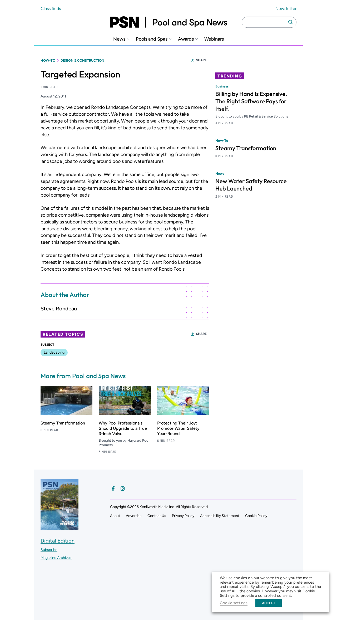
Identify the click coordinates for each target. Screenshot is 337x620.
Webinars (214, 39)
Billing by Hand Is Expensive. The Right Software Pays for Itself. (251, 101)
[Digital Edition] (59, 526)
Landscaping (54, 352)
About (115, 516)
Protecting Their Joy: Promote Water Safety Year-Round (178, 428)
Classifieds (51, 8)
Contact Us (156, 516)
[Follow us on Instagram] (123, 488)
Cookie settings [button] (233, 603)
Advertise (134, 516)
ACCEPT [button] (268, 603)
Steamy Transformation (63, 423)
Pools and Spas (151, 39)
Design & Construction (82, 60)
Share (201, 60)
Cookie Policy (256, 516)
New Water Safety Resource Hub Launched (251, 184)
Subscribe (49, 550)
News (119, 39)
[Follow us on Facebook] (113, 488)
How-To (48, 60)
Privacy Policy (183, 516)
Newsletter (285, 8)
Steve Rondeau (59, 308)
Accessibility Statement (219, 516)
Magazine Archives (56, 557)
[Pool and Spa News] (168, 22)
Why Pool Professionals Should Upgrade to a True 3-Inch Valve (123, 428)
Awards (186, 39)
